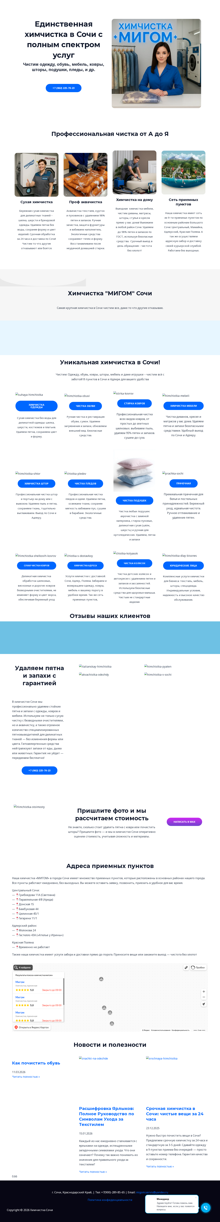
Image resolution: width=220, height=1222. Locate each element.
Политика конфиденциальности (110, 1200)
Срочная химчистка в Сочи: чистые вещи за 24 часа (175, 1114)
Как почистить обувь (36, 1063)
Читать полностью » (26, 1077)
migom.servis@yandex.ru (152, 1192)
